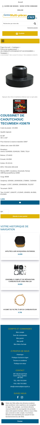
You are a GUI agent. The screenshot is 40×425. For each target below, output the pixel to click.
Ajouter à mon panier (20, 216)
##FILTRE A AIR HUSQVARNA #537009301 (20, 251)
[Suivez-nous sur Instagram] (22, 397)
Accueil (20, 2)
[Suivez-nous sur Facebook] (18, 397)
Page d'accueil (5, 47)
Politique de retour (20, 363)
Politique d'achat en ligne (20, 357)
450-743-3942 (22, 383)
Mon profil (20, 341)
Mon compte (20, 332)
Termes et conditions (20, 360)
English (20, 10)
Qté (1, 211)
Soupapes (3, 53)
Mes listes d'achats (20, 344)
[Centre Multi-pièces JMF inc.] (20, 16)
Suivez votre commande (28, 6)
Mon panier (20, 338)
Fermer (20, 421)
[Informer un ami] (20, 202)
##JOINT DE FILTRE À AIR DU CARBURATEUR (20, 309)
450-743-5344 (21, 380)
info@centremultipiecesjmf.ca (20, 386)
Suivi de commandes (20, 335)
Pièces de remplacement (8, 49)
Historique (20, 354)
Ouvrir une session (11, 6)
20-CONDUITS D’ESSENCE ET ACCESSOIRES (16, 51)
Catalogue (15, 47)
